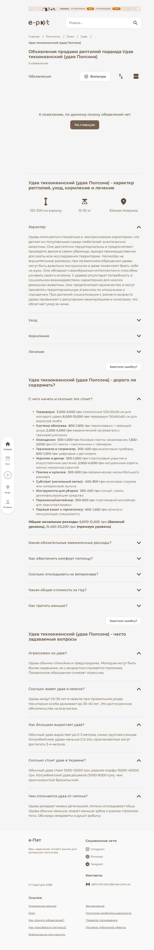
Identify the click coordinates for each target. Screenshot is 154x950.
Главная (34, 36)
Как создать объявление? (47, 920)
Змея (70, 36)
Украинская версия (42, 906)
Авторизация (95, 906)
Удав (84, 36)
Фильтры (98, 76)
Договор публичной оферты (106, 927)
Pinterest (97, 856)
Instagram (98, 849)
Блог (32, 913)
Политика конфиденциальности (108, 913)
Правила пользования (101, 920)
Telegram (97, 864)
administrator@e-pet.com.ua (110, 884)
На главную (85, 125)
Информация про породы (47, 934)
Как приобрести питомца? (47, 927)
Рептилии (53, 36)
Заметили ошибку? (123, 366)
